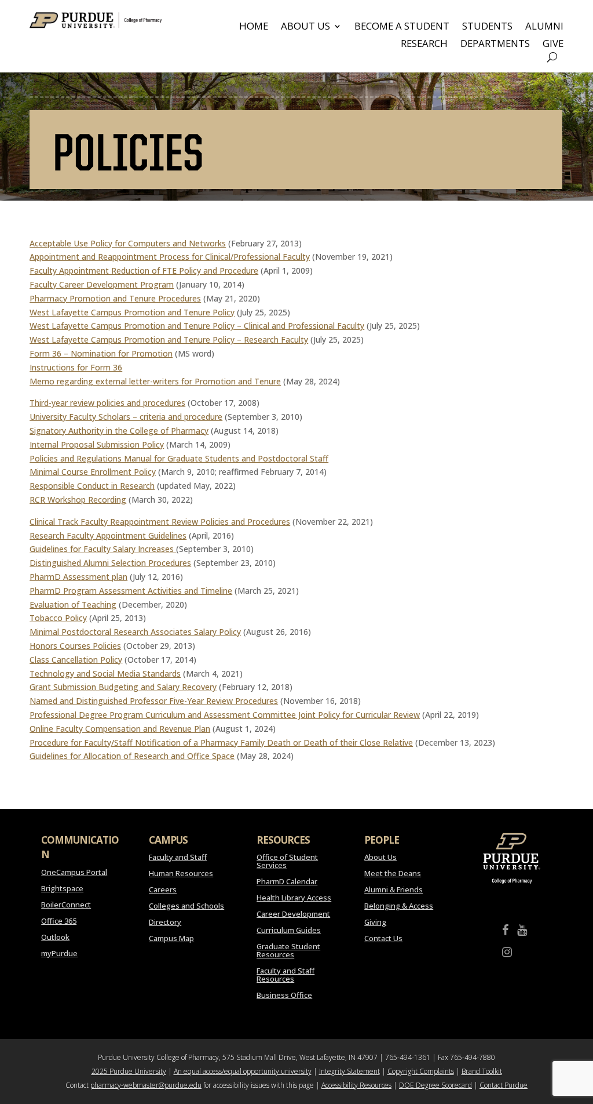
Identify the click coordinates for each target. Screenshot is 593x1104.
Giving (375, 922)
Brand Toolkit (482, 1071)
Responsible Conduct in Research (92, 485)
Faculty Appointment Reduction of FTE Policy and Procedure (144, 270)
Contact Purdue (503, 1085)
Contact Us (383, 938)
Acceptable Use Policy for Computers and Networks (128, 243)
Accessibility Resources (356, 1085)
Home (253, 27)
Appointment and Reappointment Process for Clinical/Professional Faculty (170, 256)
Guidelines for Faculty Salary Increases (102, 548)
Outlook (55, 937)
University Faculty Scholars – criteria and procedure (126, 416)
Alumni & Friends (393, 889)
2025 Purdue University (128, 1071)
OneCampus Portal (74, 872)
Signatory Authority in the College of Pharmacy (119, 430)
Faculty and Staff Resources (285, 974)
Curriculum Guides (289, 930)
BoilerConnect (66, 904)
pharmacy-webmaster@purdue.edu (146, 1085)
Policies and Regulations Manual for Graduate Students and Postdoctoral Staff (179, 458)
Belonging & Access (398, 905)
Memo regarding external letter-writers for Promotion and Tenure (155, 381)
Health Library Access (294, 897)
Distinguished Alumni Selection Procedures (110, 562)
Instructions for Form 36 (76, 367)
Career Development (293, 914)
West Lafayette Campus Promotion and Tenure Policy (132, 312)
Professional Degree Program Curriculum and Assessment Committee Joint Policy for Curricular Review (225, 714)
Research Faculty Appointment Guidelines (108, 535)
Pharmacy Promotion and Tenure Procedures (115, 298)
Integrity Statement (349, 1071)
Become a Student (401, 27)
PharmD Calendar (287, 881)
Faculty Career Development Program (102, 284)
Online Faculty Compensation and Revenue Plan (120, 728)
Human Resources (181, 873)
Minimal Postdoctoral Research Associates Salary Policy (135, 631)
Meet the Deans (392, 873)
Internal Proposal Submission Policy (97, 444)
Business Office (284, 995)
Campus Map (171, 938)
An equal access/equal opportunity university (243, 1071)
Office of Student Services (287, 861)
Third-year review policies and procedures (107, 402)
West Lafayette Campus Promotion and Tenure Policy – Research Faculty (169, 339)
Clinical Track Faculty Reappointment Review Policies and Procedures (160, 521)
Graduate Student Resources (288, 950)
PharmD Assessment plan (78, 576)
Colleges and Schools (186, 905)
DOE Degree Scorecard (435, 1085)
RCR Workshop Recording (78, 499)
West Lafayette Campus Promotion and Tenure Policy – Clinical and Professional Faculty (197, 325)
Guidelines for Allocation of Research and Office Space (132, 755)
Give (553, 44)
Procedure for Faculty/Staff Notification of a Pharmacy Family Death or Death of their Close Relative (221, 742)
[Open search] (552, 57)
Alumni (544, 27)
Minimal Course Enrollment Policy (93, 471)
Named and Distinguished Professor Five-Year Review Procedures (154, 700)
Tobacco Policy (58, 617)
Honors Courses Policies (75, 645)
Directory (165, 922)
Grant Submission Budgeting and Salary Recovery (123, 686)
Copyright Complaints (420, 1071)
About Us (305, 27)
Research (424, 44)
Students (487, 27)
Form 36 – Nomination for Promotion (101, 353)
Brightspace (62, 888)
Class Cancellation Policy (76, 659)
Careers (163, 889)
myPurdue (59, 953)
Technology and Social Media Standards (105, 673)
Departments (495, 44)
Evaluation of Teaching (73, 604)
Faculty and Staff (178, 857)
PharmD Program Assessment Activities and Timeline (131, 590)
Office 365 (58, 921)
